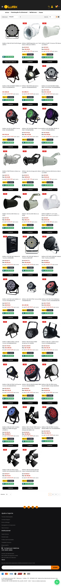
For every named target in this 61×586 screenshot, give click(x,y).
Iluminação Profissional (19, 12)
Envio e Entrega (6, 522)
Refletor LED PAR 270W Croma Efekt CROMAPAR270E (31, 299)
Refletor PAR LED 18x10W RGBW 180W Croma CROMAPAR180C (31, 385)
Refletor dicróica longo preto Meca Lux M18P (31, 171)
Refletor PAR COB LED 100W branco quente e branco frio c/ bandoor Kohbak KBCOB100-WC (31, 428)
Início (7, 12)
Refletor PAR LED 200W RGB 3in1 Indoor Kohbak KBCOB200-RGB (30, 470)
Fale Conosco (5, 528)
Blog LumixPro (5, 545)
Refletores (33, 12)
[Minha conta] (52, 7)
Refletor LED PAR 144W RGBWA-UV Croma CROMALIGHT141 (11, 299)
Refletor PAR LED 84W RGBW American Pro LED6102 (29, 342)
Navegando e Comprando (8, 525)
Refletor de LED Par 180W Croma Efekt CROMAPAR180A (11, 129)
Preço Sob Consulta (10, 62)
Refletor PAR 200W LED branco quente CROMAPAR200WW (30, 86)
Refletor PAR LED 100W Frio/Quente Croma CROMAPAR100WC (11, 385)
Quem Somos (5, 534)
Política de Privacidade (8, 539)
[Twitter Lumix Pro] (28, 507)
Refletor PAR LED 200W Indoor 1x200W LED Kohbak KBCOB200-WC (11, 470)
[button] (49, 6)
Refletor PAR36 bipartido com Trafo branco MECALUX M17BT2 (31, 44)
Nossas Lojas (5, 537)
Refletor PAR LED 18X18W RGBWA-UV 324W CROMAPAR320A (12, 86)
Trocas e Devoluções (7, 517)
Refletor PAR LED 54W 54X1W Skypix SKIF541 (11, 44)
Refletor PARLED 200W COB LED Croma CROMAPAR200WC (10, 342)
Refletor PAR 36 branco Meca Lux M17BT (11, 171)
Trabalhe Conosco (6, 542)
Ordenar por (5, 17)
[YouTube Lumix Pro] (33, 507)
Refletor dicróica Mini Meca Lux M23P (10, 214)
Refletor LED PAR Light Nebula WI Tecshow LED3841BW (11, 257)
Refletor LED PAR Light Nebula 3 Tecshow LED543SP (30, 257)
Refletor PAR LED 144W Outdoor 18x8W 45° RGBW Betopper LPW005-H (10, 428)
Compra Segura (6, 519)
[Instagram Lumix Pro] (37, 507)
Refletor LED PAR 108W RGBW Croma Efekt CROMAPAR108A (32, 129)
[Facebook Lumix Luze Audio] (24, 507)
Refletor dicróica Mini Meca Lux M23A (30, 214)
